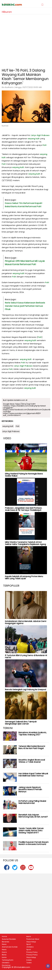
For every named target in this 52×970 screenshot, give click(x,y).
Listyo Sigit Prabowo (40, 135)
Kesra (4, 952)
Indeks (29, 960)
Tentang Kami (7, 960)
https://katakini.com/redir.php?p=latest (28, 406)
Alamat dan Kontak (9, 947)
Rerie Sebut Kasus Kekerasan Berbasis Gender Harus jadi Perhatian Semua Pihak (25, 306)
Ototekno (5, 963)
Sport (28, 944)
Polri (45, 145)
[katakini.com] (14, 4)
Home (4, 936)
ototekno (30, 947)
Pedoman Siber (32, 939)
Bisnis (4, 955)
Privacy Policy (31, 952)
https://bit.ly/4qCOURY (25, 404)
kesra (28, 936)
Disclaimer (6, 965)
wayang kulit (34, 138)
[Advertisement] (26, 40)
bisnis (4, 957)
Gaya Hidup (31, 942)
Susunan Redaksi (9, 939)
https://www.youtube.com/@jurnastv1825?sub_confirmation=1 (22, 414)
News (4, 944)
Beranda (5, 942)
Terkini (29, 963)
